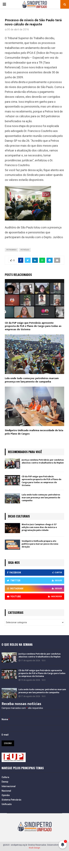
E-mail (5, 734)
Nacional (6, 790)
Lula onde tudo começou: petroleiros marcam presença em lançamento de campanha (32, 380)
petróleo (25, 250)
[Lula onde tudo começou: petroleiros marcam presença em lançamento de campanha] (12, 498)
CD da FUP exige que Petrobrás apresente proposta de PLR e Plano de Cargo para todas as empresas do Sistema (33, 326)
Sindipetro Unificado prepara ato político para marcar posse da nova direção (40, 544)
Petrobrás (11, 250)
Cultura (5, 777)
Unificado (7, 804)
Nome (6, 719)
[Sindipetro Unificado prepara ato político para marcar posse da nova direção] (12, 545)
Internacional (9, 786)
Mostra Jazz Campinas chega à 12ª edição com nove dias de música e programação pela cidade (39, 527)
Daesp (5, 781)
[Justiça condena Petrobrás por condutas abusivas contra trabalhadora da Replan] (12, 463)
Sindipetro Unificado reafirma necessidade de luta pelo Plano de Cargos (34, 432)
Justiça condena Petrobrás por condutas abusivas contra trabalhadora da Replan (43, 461)
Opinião (6, 795)
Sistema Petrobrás (11, 799)
